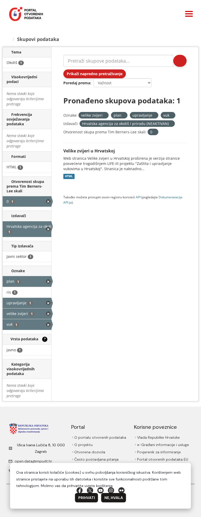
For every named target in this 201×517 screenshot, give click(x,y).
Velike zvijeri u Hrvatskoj (89, 151)
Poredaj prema (76, 82)
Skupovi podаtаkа (38, 39)
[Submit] (180, 61)
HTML (69, 176)
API (138, 197)
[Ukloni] (105, 115)
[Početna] (8, 39)
